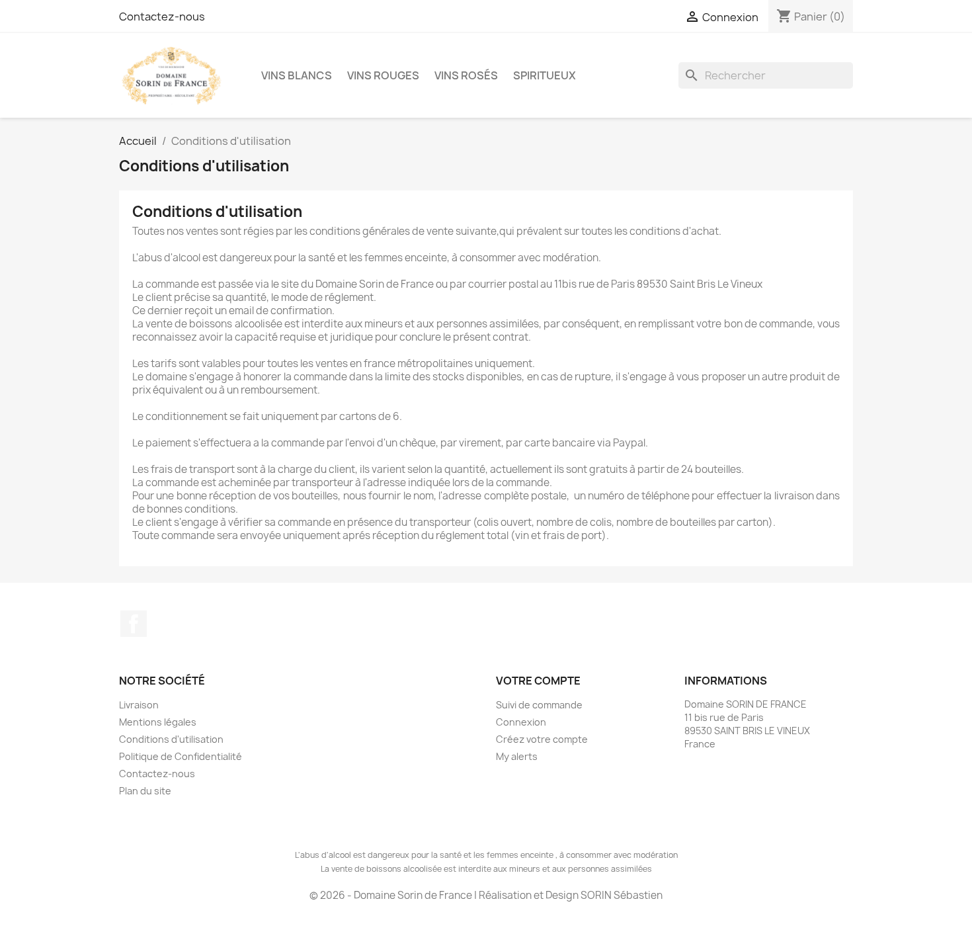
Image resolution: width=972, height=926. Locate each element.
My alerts (517, 756)
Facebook (133, 623)
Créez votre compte (542, 739)
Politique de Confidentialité (180, 756)
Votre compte (538, 680)
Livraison (139, 704)
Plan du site (145, 790)
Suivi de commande (539, 704)
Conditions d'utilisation (171, 739)
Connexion (521, 722)
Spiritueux (544, 75)
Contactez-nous (162, 16)
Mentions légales (157, 722)
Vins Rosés (466, 75)
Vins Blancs (296, 75)
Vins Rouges (383, 75)
